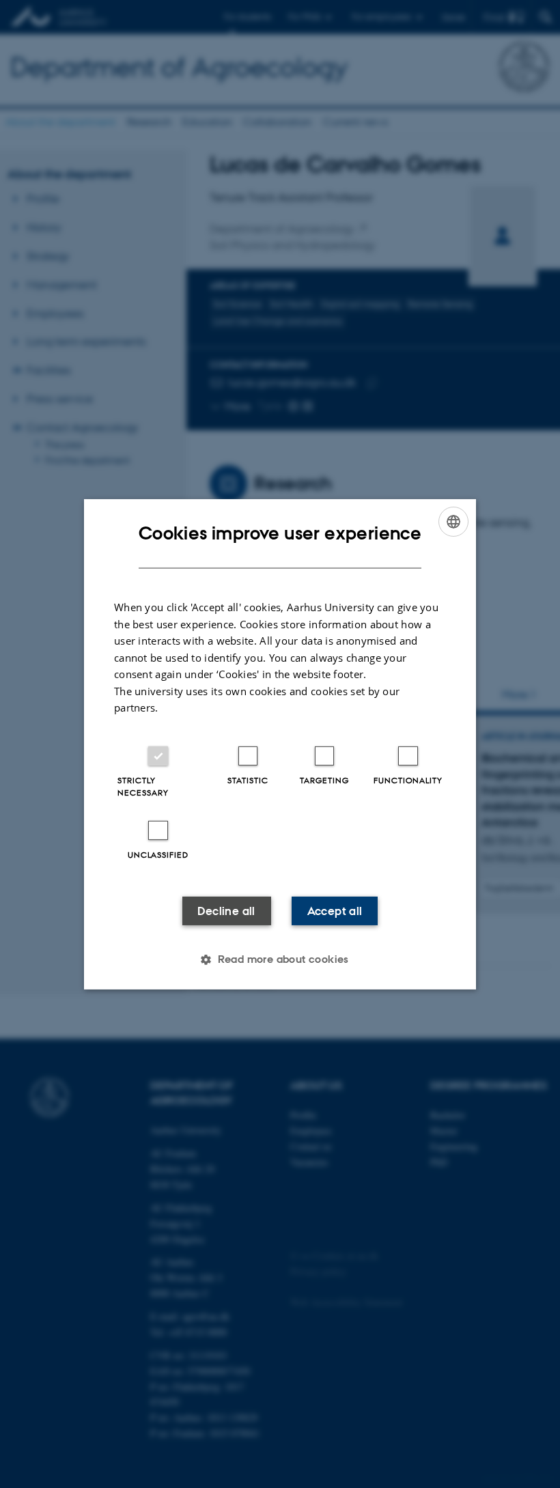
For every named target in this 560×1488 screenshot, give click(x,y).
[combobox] (453, 521)
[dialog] (280, 744)
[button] (280, 959)
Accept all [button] (335, 911)
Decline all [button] (226, 911)
